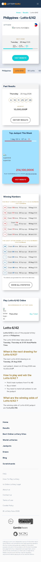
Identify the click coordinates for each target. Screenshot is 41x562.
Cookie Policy (8, 505)
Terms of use (8, 500)
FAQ (4, 474)
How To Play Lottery (11, 479)
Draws (6, 452)
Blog (5, 457)
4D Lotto (31, 71)
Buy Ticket (34, 314)
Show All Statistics (20, 285)
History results (20, 120)
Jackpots (7, 446)
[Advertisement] (25, 156)
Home (18, 12)
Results (25, 12)
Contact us (7, 495)
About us (6, 490)
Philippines (6, 71)
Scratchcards (9, 463)
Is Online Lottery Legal (12, 484)
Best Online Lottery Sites (14, 434)
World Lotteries (10, 440)
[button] (38, 4)
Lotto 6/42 (19, 71)
